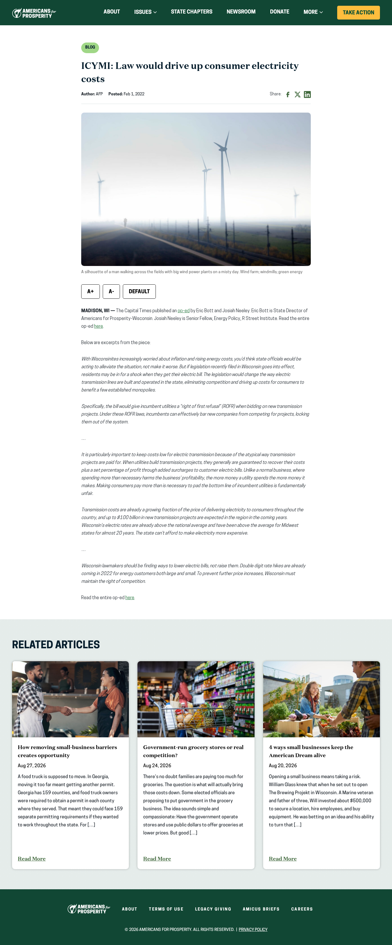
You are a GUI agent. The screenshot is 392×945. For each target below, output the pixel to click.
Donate (279, 13)
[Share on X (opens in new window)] (297, 94)
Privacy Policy (253, 930)
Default (139, 292)
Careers (302, 909)
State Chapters (191, 12)
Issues (143, 12)
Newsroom (241, 12)
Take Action (361, 15)
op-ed (184, 311)
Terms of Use (166, 909)
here (98, 326)
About (112, 12)
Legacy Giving (213, 909)
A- (111, 292)
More (311, 12)
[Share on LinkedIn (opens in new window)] (307, 94)
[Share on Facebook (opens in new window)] (287, 94)
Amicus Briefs (261, 909)
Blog (90, 47)
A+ (90, 292)
